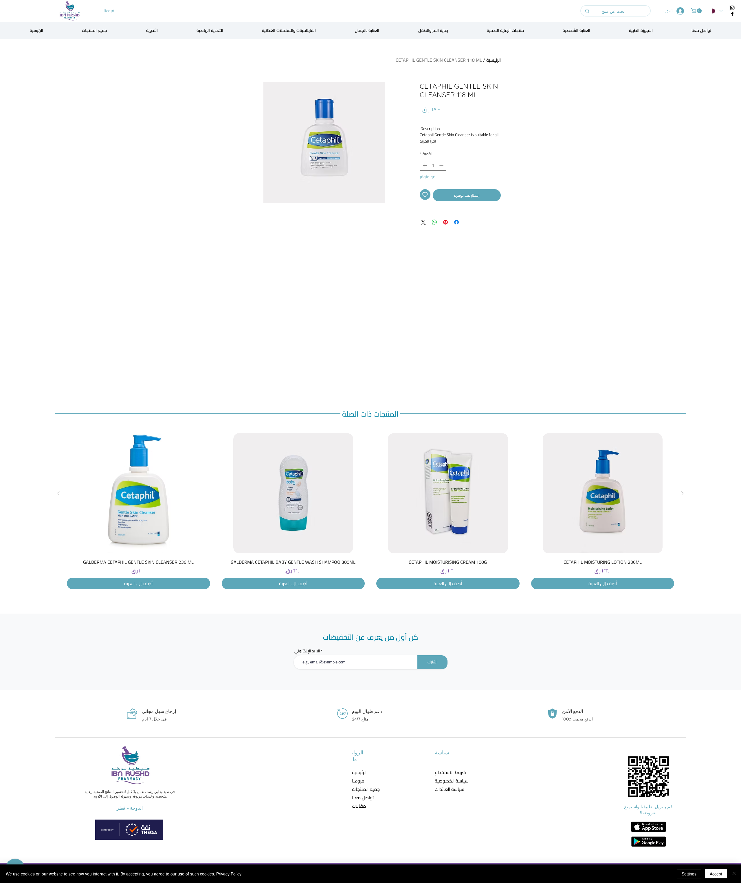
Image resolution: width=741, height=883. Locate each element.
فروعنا (358, 781)
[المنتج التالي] (58, 493)
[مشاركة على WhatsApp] (434, 222)
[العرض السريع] (602, 493)
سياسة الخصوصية (448, 781)
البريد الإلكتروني (307, 651)
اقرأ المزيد (428, 141)
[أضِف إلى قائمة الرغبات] (425, 194)
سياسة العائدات (448, 789)
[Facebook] (732, 14)
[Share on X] (423, 222)
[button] (697, 10)
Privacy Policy (228, 874)
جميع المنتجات (366, 789)
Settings (689, 874)
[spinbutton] (433, 165)
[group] (370, 511)
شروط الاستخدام (448, 772)
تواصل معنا (363, 797)
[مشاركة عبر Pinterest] (445, 222)
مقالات (359, 806)
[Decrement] (441, 165)
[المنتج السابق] (682, 493)
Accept (716, 874)
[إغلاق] (734, 873)
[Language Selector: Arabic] (716, 10)
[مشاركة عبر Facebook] (456, 222)
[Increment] (424, 165)
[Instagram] (732, 8)
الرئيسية (493, 60)
